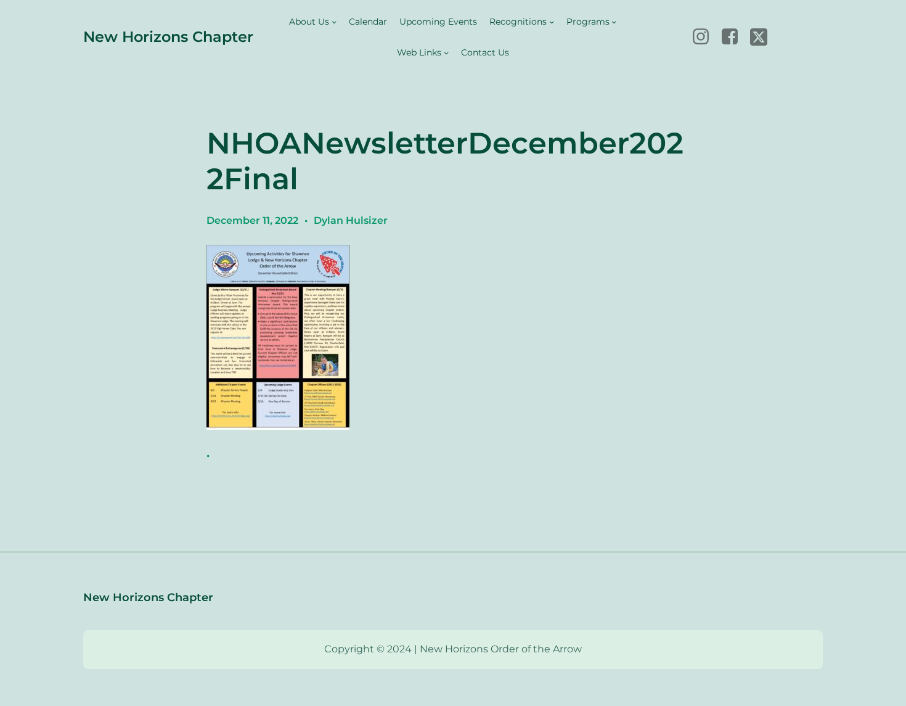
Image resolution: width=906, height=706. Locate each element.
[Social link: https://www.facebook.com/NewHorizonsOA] (734, 37)
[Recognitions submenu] (551, 21)
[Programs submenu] (613, 21)
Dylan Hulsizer (351, 220)
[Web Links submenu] (446, 52)
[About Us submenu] (334, 21)
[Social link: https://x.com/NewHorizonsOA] (763, 37)
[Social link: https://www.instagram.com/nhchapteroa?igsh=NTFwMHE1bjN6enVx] (705, 37)
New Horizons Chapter (168, 37)
